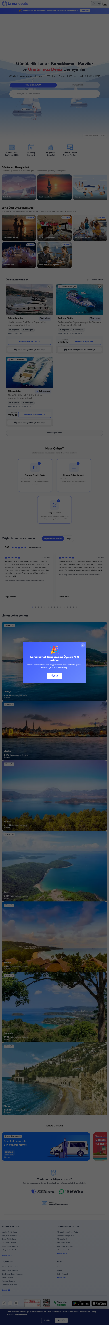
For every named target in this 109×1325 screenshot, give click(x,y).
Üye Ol (54, 676)
